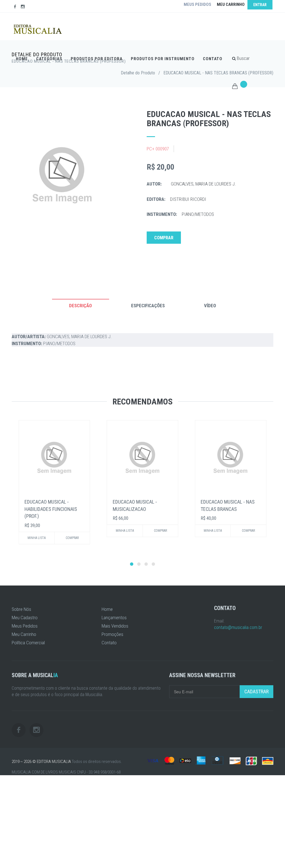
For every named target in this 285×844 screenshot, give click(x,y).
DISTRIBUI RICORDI (188, 199)
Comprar (163, 237)
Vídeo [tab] (210, 305)
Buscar (243, 58)
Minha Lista (37, 538)
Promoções (112, 634)
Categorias (49, 58)
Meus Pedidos (25, 626)
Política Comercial (28, 642)
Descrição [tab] (80, 305)
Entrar (260, 5)
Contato (212, 58)
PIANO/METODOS (198, 214)
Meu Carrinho (24, 634)
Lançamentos (114, 617)
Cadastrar (256, 691)
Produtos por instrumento (163, 58)
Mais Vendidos (115, 626)
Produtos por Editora (96, 58)
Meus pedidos (197, 4)
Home (22, 58)
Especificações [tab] (148, 305)
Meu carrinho (231, 4)
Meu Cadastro (25, 617)
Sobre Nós (21, 609)
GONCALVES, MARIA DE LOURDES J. (203, 184)
